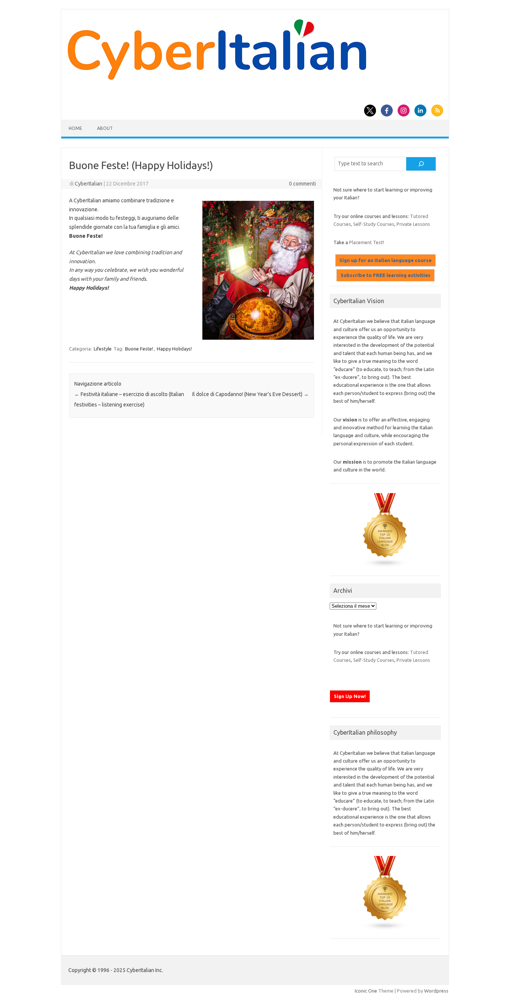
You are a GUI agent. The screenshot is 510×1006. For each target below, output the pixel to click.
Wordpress (436, 990)
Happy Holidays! (174, 348)
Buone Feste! (139, 348)
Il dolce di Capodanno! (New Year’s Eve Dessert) (250, 394)
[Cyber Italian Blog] (217, 78)
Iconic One (366, 990)
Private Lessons (413, 224)
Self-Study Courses (373, 224)
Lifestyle (103, 348)
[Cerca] (421, 164)
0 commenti (302, 184)
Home (75, 128)
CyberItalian (88, 184)
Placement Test (366, 242)
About (105, 128)
